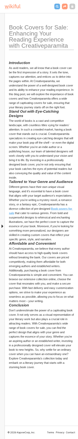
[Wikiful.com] (12, 6)
